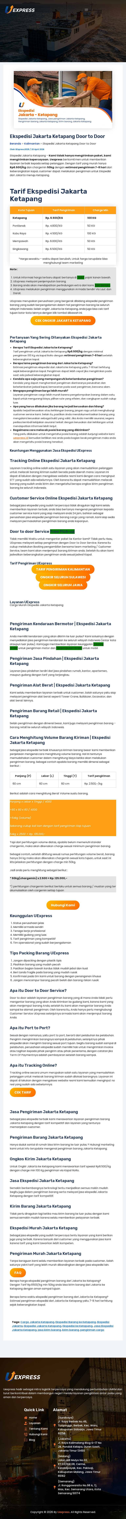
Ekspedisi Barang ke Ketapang (75, 1322)
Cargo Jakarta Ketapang (37, 1322)
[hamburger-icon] (86, 10)
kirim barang (70, 1330)
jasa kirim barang (49, 1330)
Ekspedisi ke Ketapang (78, 1326)
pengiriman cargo (92, 1330)
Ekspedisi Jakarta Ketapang (42, 1326)
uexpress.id (20, 438)
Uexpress (63, 1512)
